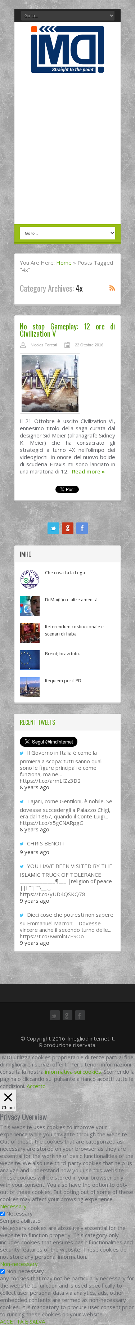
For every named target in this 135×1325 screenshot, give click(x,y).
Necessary (19, 1213)
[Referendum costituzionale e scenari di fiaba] (30, 633)
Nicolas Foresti (44, 345)
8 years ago (34, 787)
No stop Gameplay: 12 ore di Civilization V (67, 329)
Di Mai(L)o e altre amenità (71, 599)
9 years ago (34, 851)
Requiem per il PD (63, 680)
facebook (82, 528)
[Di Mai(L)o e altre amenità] (30, 606)
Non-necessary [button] (19, 1263)
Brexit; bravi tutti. (62, 653)
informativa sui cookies (73, 1071)
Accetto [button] (36, 1086)
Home (64, 262)
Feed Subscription (112, 288)
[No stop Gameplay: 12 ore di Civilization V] (67, 385)
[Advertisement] (67, 149)
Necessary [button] (13, 1206)
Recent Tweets (37, 722)
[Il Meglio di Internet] (67, 65)
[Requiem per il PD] (30, 687)
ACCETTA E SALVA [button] (22, 1321)
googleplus (67, 528)
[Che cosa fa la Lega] (30, 579)
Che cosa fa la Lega (65, 572)
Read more (88, 471)
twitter (53, 528)
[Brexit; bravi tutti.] (30, 660)
